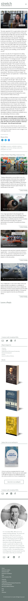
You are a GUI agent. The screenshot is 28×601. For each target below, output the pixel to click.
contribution (14, 146)
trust (7, 149)
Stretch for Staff (5, 571)
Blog (3, 575)
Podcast (3, 354)
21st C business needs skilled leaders (14, 172)
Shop (3, 588)
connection (8, 146)
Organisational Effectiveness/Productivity (18, 233)
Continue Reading (23, 190)
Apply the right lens (8, 209)
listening (14, 148)
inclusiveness (9, 148)
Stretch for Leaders (6, 569)
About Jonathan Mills (6, 576)
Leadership (22, 25)
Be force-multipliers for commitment (13, 278)
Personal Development (20, 197)
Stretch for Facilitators (7, 573)
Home (3, 568)
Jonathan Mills (6, 25)
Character (4, 348)
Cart (3, 590)
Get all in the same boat (10, 245)
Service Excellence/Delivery (8, 356)
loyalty (18, 148)
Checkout (4, 592)
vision (10, 149)
